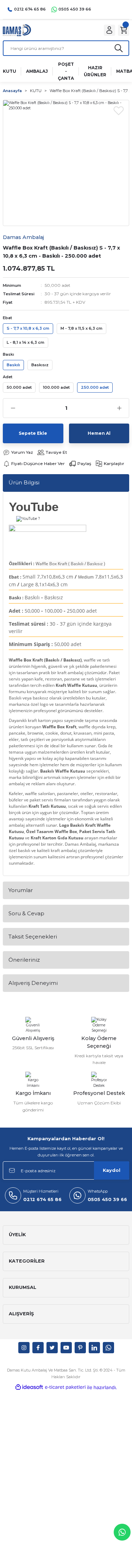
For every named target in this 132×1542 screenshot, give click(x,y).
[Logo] (17, 30)
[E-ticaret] (65, 1387)
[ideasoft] (29, 1387)
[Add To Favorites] (118, 110)
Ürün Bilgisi (23, 482)
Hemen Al (99, 433)
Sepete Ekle (33, 433)
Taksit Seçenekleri (32, 936)
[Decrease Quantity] (13, 408)
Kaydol (111, 1170)
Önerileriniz (24, 959)
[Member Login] (109, 30)
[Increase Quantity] (119, 408)
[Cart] (123, 30)
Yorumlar (20, 890)
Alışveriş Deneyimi (33, 983)
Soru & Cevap (26, 913)
